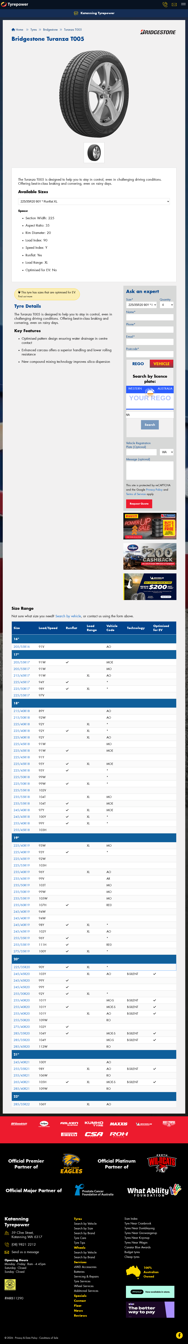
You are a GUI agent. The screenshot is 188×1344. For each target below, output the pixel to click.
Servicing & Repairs (86, 1276)
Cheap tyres (131, 1257)
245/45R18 (22, 817)
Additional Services (86, 1291)
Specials (80, 1296)
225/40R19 (22, 846)
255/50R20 (22, 1020)
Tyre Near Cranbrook (137, 1223)
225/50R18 (22, 777)
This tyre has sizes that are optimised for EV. (47, 294)
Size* (129, 299)
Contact (80, 1301)
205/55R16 (22, 647)
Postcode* (132, 349)
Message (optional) (138, 459)
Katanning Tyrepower (97, 13)
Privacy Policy (154, 490)
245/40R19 (22, 912)
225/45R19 (22, 859)
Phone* (130, 324)
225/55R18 (22, 790)
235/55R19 (22, 898)
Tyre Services (82, 1281)
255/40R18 (22, 823)
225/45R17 (22, 682)
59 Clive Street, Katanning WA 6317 (27, 1235)
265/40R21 (22, 1082)
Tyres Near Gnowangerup (140, 1233)
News (78, 1311)
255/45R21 (22, 1075)
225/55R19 (22, 865)
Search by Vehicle (85, 1224)
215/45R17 (22, 676)
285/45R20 (22, 1047)
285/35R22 (22, 1104)
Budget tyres (132, 1252)
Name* (130, 312)
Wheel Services (83, 1286)
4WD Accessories (85, 1267)
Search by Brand (84, 1233)
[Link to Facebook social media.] (179, 1335)
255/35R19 (22, 938)
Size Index (131, 1219)
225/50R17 (22, 689)
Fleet (77, 1306)
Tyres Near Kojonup (136, 1238)
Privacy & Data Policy (26, 1337)
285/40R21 (22, 1089)
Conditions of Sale (48, 1337)
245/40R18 (22, 810)
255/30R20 (22, 994)
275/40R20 (22, 1027)
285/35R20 (22, 1033)
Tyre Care (80, 1238)
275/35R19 (22, 951)
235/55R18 (22, 797)
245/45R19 (22, 931)
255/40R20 (22, 1000)
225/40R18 (22, 724)
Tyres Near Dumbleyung (139, 1228)
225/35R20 (22, 967)
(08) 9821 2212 (24, 1244)
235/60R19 (22, 905)
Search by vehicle (68, 616)
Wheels (79, 1248)
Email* (130, 337)
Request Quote (139, 503)
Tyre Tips (79, 1243)
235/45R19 (22, 879)
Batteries (79, 1272)
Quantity (165, 299)
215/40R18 (22, 711)
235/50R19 (22, 885)
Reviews (80, 1316)
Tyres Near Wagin (135, 1242)
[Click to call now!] (165, 4)
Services (80, 1262)
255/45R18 (22, 830)
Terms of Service (136, 494)
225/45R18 (22, 744)
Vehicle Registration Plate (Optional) (138, 445)
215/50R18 (22, 718)
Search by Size (83, 1228)
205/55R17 (22, 662)
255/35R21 (22, 1069)
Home (19, 30)
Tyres (78, 1219)
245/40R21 (22, 1062)
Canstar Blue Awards (137, 1247)
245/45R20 (22, 974)
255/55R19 (22, 945)
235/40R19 (22, 872)
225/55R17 (22, 695)
